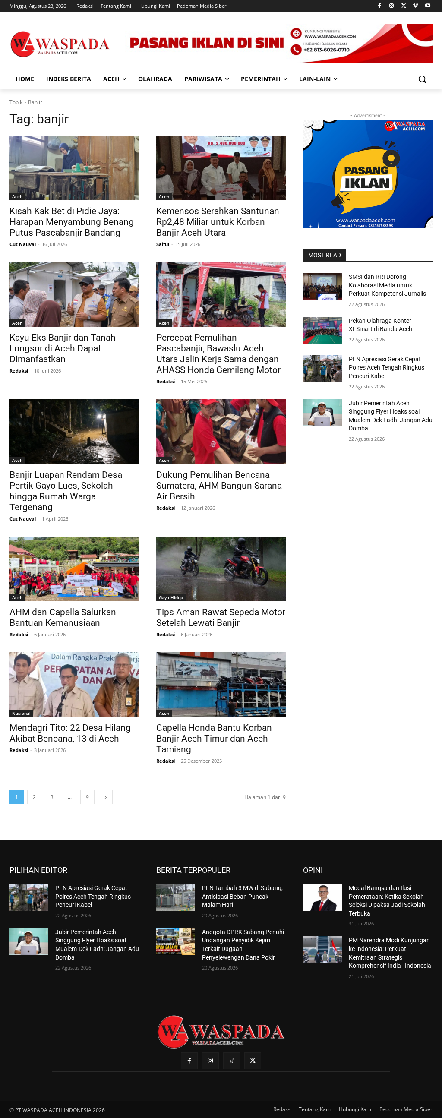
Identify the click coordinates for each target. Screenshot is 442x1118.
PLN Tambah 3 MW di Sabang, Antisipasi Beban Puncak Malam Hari (242, 896)
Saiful (162, 244)
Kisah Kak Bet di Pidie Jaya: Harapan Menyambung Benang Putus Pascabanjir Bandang (71, 222)
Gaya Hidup (171, 597)
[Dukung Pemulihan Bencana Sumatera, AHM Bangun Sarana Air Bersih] (221, 431)
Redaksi (18, 370)
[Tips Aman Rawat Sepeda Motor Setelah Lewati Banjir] (221, 569)
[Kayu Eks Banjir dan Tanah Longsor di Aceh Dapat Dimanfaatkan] (74, 294)
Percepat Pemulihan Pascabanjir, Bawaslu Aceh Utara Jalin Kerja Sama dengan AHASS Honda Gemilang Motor (218, 353)
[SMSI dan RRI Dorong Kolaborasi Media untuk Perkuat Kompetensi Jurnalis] (322, 286)
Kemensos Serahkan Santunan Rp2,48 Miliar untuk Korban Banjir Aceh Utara (217, 222)
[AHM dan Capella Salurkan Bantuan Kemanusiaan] (74, 569)
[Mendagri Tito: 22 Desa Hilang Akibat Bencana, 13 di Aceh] (74, 684)
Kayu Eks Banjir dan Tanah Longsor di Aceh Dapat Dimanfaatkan (62, 348)
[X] (404, 6)
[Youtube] (428, 6)
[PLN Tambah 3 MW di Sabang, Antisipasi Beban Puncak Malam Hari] (175, 897)
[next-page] (105, 797)
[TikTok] (231, 1060)
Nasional (21, 713)
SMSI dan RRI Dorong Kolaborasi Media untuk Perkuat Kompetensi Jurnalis (387, 285)
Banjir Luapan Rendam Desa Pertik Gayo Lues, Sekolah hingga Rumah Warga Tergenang (65, 491)
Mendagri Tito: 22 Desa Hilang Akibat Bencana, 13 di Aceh (70, 733)
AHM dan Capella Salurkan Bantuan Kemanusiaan (62, 617)
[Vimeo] (415, 6)
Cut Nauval (22, 244)
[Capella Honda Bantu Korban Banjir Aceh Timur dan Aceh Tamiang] (221, 684)
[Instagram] (392, 6)
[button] (422, 79)
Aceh (17, 196)
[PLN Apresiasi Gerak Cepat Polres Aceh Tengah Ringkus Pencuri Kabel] (322, 368)
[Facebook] (380, 6)
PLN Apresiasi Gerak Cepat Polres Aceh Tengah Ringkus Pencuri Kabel (386, 367)
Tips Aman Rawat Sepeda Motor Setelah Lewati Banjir (220, 617)
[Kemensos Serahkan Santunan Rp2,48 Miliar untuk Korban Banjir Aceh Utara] (221, 168)
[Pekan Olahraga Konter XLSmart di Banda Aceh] (322, 330)
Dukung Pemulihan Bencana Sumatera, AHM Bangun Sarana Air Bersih (219, 486)
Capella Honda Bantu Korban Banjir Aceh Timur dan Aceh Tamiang (214, 739)
